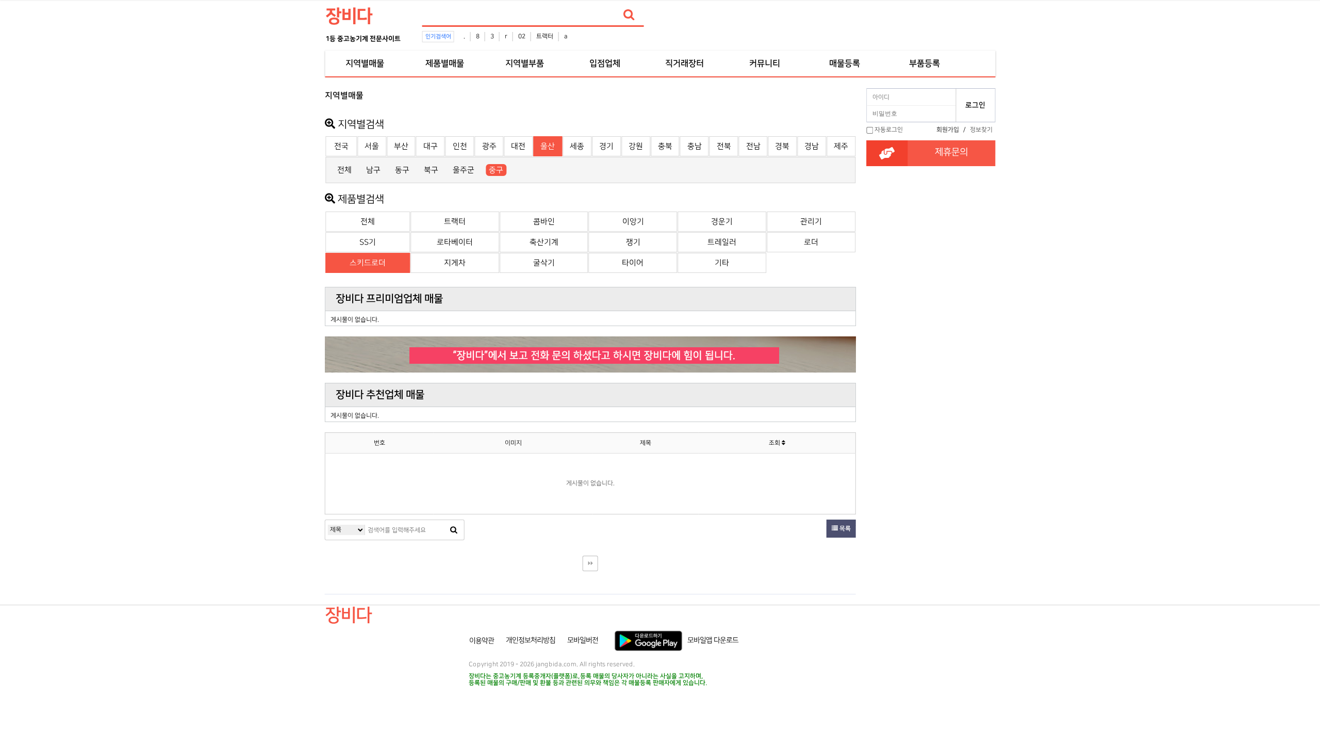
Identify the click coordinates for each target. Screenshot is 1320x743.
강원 (636, 146)
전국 (341, 146)
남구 (373, 170)
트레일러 (721, 242)
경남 (811, 146)
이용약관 (481, 640)
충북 (665, 146)
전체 (344, 170)
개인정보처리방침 (530, 640)
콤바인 (544, 221)
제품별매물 (444, 63)
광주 (489, 146)
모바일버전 (582, 640)
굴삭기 (544, 263)
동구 (402, 170)
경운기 (722, 221)
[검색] (629, 15)
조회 (775, 443)
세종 (577, 146)
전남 (753, 146)
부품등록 (924, 63)
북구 (431, 170)
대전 (518, 146)
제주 (841, 146)
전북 (724, 146)
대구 (430, 146)
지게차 (455, 263)
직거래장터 (684, 63)
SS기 (367, 242)
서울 (372, 146)
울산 (547, 146)
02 (521, 36)
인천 (460, 146)
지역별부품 (524, 63)
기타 (722, 263)
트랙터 (544, 36)
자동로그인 (888, 129)
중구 (496, 170)
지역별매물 (364, 63)
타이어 (633, 263)
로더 (811, 242)
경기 (606, 146)
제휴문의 (951, 152)
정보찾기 (981, 129)
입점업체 (604, 63)
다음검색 (590, 563)
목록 (844, 528)
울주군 (463, 170)
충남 (694, 146)
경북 (782, 146)
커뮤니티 (764, 63)
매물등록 (844, 63)
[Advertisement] (279, 240)
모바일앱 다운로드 (712, 640)
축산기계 (544, 242)
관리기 (811, 221)
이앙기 (633, 221)
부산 (401, 146)
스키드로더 (368, 263)
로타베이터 (455, 242)
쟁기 (633, 242)
